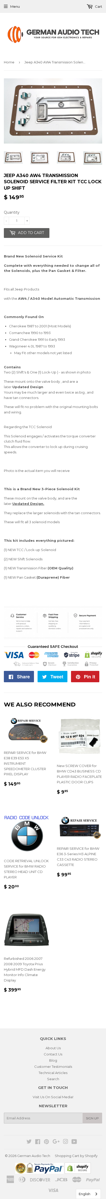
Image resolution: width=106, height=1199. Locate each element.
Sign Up (92, 1118)
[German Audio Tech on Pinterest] (46, 1142)
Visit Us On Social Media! (53, 1097)
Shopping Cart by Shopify (76, 1156)
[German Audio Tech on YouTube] (74, 1142)
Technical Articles (53, 1073)
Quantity (12, 212)
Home (9, 62)
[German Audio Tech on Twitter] (29, 1142)
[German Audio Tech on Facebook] (37, 1142)
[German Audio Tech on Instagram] (65, 1142)
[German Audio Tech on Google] (56, 1142)
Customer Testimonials (53, 1066)
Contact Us (53, 1054)
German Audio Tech (33, 1156)
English (84, 1194)
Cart (98, 6)
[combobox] (88, 1194)
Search (53, 1079)
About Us (53, 1048)
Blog (53, 1060)
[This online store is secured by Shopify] (78, 1172)
